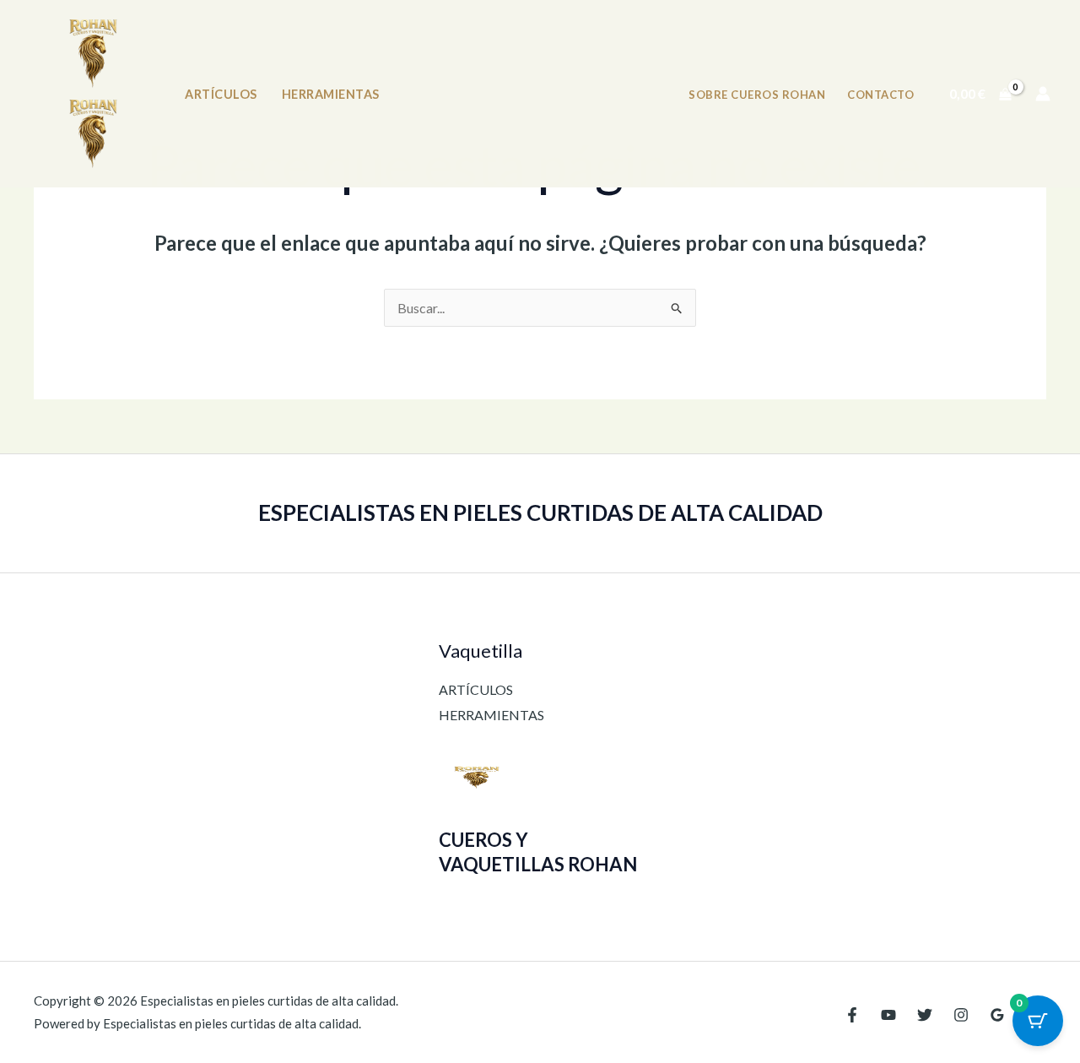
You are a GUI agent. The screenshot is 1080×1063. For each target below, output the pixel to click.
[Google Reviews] (997, 1014)
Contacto (880, 94)
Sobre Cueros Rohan (756, 94)
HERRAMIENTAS (331, 94)
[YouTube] (888, 1014)
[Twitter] (924, 1014)
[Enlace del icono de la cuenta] (1042, 93)
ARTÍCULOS (221, 94)
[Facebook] (852, 1014)
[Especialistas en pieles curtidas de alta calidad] (93, 54)
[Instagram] (961, 1014)
